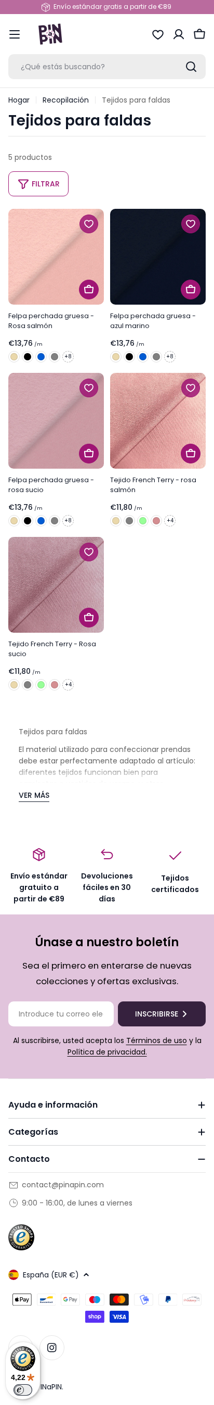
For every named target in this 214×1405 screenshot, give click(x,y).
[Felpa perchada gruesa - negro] (27, 356)
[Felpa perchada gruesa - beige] (14, 356)
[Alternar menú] (14, 34)
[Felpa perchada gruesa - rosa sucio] (56, 421)
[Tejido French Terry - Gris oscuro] (129, 520)
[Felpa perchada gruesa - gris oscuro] (54, 356)
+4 (170, 520)
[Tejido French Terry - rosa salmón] (158, 421)
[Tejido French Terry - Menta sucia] (143, 520)
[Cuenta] (178, 34)
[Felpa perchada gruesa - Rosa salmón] (56, 257)
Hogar (19, 100)
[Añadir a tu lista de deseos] (88, 223)
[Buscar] (191, 66)
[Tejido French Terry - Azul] (116, 520)
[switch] (23, 1390)
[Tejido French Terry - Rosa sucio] (156, 520)
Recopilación (66, 100)
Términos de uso (156, 1040)
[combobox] (107, 66)
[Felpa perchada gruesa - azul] (41, 356)
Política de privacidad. (107, 1052)
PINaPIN (49, 1387)
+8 (68, 356)
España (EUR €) (51, 1275)
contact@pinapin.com (63, 1185)
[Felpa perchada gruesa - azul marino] (158, 257)
